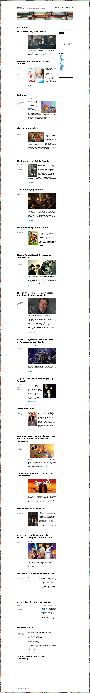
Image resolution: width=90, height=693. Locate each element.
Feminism (18, 194)
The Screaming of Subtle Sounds (33, 161)
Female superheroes (20, 387)
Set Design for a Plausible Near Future (35, 573)
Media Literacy (19, 68)
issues (32, 390)
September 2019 (62, 62)
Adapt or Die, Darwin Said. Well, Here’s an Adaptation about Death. (36, 341)
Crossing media (19, 480)
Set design (21, 580)
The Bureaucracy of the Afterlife (32, 227)
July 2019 (61, 63)
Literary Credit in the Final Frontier (34, 602)
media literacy (22, 414)
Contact (62, 7)
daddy (29, 390)
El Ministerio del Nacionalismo (31, 508)
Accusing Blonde (25, 627)
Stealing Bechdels (25, 408)
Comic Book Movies (20, 302)
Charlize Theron (21, 634)
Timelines (22, 514)
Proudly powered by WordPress (25, 688)
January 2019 (62, 65)
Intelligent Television (20, 232)
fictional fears (19, 303)
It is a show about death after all (38, 368)
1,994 (34, 213)
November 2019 (62, 61)
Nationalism (18, 103)
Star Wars (18, 543)
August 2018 (62, 67)
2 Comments (19, 74)
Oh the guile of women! (40, 646)
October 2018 (62, 66)
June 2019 (61, 64)
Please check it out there (43, 54)
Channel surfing (19, 102)
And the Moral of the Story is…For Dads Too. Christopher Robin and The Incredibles (36, 438)
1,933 (46, 212)
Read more (30, 371)
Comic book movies (20, 300)
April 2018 (61, 69)
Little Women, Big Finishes (30, 189)
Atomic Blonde (19, 633)
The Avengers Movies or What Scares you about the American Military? (35, 294)
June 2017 (61, 74)
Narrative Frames (19, 196)
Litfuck (19, 7)
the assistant (21, 168)
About (60, 46)
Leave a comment (19, 134)
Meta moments (19, 264)
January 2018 (62, 70)
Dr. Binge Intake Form (69, 7)
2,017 (43, 213)
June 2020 (61, 57)
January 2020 (62, 60)
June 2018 (61, 68)
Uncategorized (19, 36)
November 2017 (62, 71)
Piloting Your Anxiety (27, 128)
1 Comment (18, 104)
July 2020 (61, 56)
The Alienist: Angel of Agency (31, 32)
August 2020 (62, 55)
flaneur (23, 102)
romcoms (39, 388)
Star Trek (18, 608)
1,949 (52, 212)
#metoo (18, 167)
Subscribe (62, 32)
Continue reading (31, 87)
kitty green (21, 167)
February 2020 (62, 59)
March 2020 (62, 58)
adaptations (19, 348)
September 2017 (62, 72)
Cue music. (30, 98)
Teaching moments (20, 448)
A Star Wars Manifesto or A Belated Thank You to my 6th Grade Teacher (34, 536)
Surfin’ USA (22, 95)
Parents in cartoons (20, 447)
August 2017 (61, 73)
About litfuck (56, 7)
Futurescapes (19, 579)
